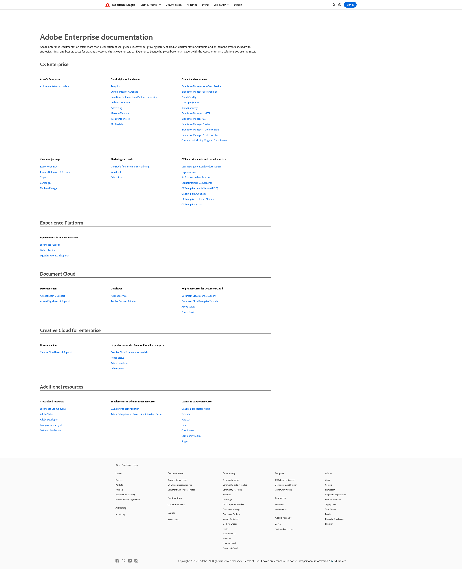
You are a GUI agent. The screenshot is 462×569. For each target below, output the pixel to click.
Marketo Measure (120, 113)
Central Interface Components (197, 182)
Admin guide (117, 368)
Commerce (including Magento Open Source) (205, 140)
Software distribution (50, 430)
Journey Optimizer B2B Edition (55, 172)
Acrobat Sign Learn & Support (55, 301)
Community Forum (191, 435)
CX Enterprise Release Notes (196, 408)
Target (43, 177)
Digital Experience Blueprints (54, 255)
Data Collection (47, 250)
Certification (188, 430)
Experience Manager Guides (196, 124)
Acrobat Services (119, 295)
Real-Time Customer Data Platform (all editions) (135, 97)
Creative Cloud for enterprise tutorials (129, 352)
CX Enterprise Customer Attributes (198, 199)
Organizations (188, 172)
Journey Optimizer (49, 166)
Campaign (45, 182)
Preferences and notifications (196, 177)
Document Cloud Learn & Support (198, 295)
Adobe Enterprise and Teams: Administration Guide (136, 414)
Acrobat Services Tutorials (123, 301)
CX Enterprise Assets (192, 204)
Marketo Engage (48, 188)
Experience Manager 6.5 (194, 118)
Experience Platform (50, 244)
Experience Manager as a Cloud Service (201, 86)
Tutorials (186, 414)
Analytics (115, 86)
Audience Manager (120, 102)
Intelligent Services (120, 118)
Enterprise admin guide (51, 425)
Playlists (185, 419)
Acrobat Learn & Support (52, 295)
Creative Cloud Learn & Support (56, 352)
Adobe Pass (116, 177)
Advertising (116, 108)
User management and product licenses (201, 166)
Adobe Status (188, 306)
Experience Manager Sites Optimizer (200, 91)
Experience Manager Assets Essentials (200, 135)
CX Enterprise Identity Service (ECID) (200, 188)
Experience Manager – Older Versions (200, 129)
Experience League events (53, 408)
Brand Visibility (189, 97)
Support (185, 441)
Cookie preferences (272, 561)
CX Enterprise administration (125, 408)
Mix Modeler (117, 124)
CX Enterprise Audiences (194, 193)
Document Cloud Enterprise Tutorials (200, 301)
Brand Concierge (190, 108)
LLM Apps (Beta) (190, 102)
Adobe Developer (119, 363)
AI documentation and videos (54, 86)
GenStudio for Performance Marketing (130, 166)
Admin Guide (188, 312)
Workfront (116, 172)
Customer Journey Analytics (124, 91)
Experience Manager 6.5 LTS (196, 113)
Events (185, 425)
